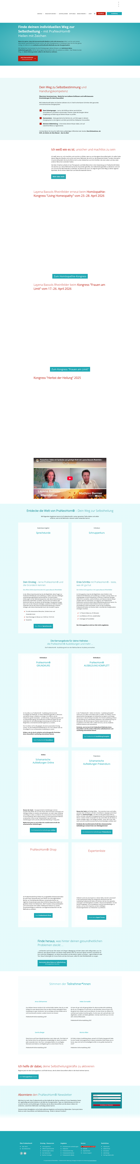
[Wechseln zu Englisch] (121, 6)
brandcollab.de (92, 1160)
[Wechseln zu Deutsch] (121, 2)
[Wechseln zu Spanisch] (121, 4)
